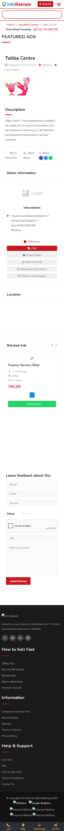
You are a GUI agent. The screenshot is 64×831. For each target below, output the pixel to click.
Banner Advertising (12, 681)
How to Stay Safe (12, 772)
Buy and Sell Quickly (13, 669)
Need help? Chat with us (33, 269)
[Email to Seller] (32, 395)
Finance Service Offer (24, 365)
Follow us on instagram (33, 276)
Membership (9, 675)
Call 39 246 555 (47, 29)
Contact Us (8, 784)
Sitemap (6, 723)
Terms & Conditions (13, 778)
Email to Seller (33, 255)
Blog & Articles (10, 717)
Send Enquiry (33, 404)
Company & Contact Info (16, 711)
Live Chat (7, 759)
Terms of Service (11, 729)
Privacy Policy (9, 735)
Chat (34, 248)
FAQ (4, 765)
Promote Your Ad (11, 687)
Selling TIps (8, 663)
